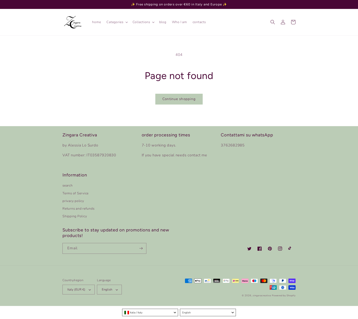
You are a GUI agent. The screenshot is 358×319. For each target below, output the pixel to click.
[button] (117, 22)
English (107, 290)
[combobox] (150, 312)
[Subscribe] (141, 248)
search (67, 185)
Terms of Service (75, 193)
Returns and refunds (78, 208)
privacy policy (73, 201)
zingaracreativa (262, 295)
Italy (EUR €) (76, 290)
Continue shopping (179, 99)
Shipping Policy (74, 216)
